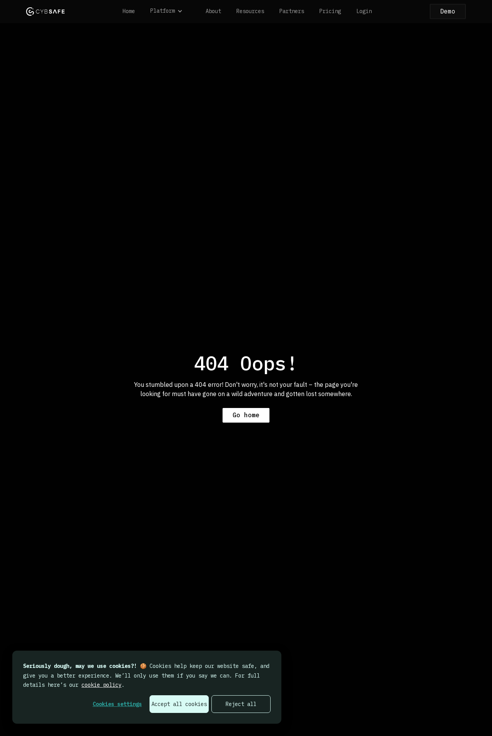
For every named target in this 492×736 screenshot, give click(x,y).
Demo (447, 11)
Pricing (330, 11)
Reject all (241, 704)
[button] (170, 11)
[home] (45, 11)
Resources (250, 11)
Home (129, 11)
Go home (246, 415)
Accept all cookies (179, 704)
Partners (291, 11)
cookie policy (101, 684)
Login (364, 11)
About (213, 11)
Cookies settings (117, 704)
